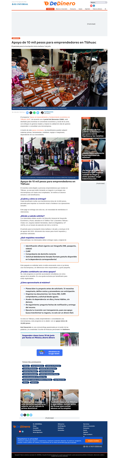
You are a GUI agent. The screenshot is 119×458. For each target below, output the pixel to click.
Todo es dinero (97, 9)
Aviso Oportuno (37, 432)
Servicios (50, 9)
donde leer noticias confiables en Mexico (37, 380)
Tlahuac (26, 366)
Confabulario (37, 430)
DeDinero (61, 428)
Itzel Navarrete (59, 380)
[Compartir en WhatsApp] (34, 112)
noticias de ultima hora (48, 368)
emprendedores (37, 366)
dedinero (34, 382)
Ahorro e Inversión (61, 9)
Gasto (80, 9)
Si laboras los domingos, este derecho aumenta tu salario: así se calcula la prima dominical (33, 405)
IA (105, 9)
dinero (25, 382)
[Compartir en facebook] (27, 112)
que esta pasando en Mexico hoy (34, 377)
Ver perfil (47, 113)
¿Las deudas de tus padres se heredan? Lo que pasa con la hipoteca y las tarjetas (93, 133)
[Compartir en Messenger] (38, 112)
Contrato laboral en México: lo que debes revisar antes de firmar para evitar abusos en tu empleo (64, 405)
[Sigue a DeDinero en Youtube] (91, 6)
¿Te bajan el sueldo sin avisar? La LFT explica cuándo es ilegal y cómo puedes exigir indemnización (92, 174)
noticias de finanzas (53, 366)
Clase (34, 426)
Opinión (87, 9)
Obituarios (61, 424)
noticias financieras (30, 368)
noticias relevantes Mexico (49, 374)
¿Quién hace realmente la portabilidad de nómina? (93, 155)
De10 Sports (62, 426)
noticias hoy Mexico (30, 371)
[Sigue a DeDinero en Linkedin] (94, 6)
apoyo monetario (38, 130)
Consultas (61, 430)
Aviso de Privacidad (70, 442)
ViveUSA (35, 428)
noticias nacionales (46, 371)
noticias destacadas (30, 374)
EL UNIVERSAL (37, 424)
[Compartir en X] (31, 112)
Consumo (73, 9)
